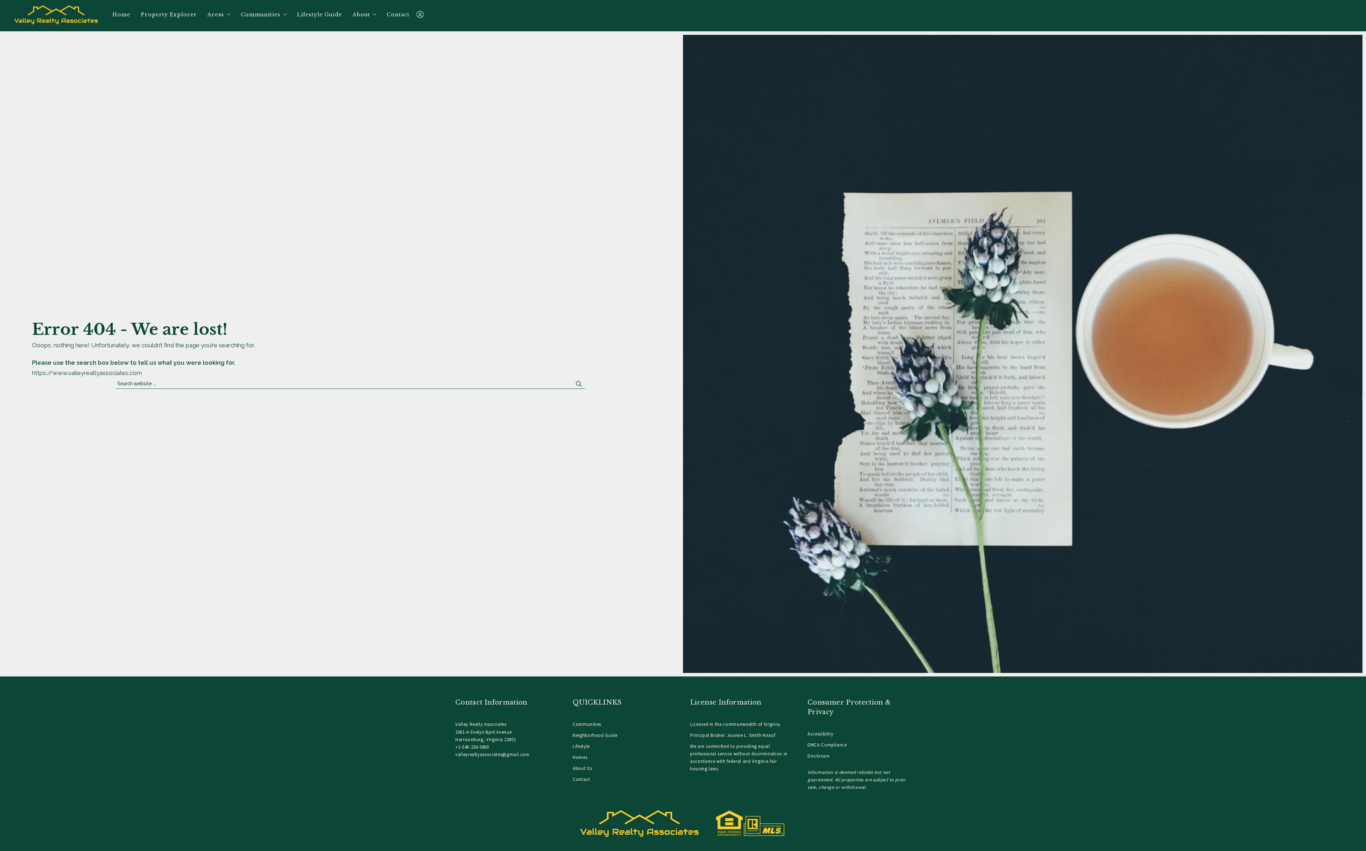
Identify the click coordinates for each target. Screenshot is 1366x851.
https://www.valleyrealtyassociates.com (87, 372)
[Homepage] (56, 14)
